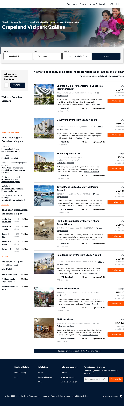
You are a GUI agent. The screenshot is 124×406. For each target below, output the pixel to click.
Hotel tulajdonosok (45, 377)
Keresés (106, 56)
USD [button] (111, 4)
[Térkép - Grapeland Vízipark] (14, 117)
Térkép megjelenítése (10, 132)
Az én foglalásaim (98, 4)
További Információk (93, 104)
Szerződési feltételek (80, 396)
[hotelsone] (17, 4)
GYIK (40, 382)
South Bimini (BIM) (9, 274)
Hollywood (6, 249)
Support (83, 4)
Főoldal (5, 22)
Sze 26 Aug (42, 56)
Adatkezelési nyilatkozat (60, 396)
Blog (16, 377)
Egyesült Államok (17, 22)
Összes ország (20, 373)
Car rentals (72, 4)
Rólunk (40, 373)
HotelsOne (24, 396)
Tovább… (5, 205)
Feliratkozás (116, 379)
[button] (119, 4)
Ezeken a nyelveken (69, 382)
